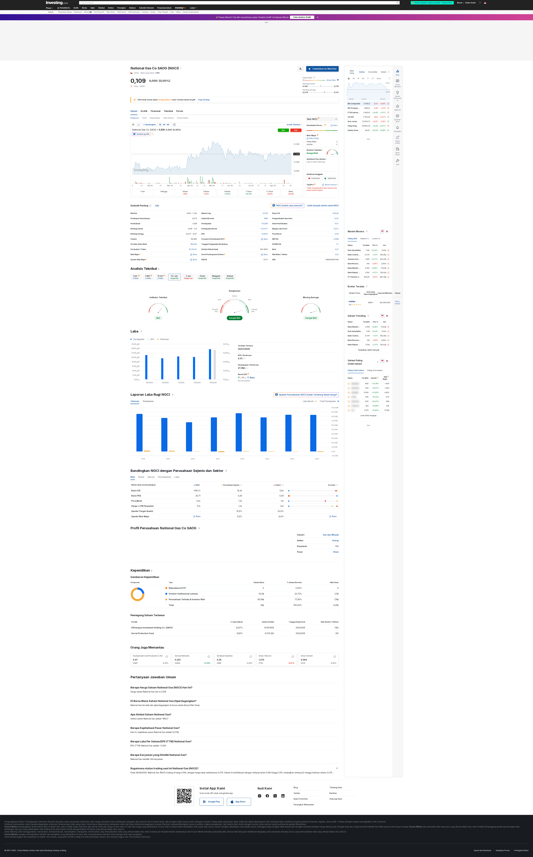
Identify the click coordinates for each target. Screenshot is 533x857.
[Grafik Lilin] (133, 124)
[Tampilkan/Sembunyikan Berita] (174, 124)
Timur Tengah (163, 12)
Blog (296, 787)
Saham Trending (357, 315)
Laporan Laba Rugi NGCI (150, 395)
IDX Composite (354, 104)
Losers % (376, 239)
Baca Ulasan (397, 302)
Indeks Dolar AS (354, 130)
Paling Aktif (352, 239)
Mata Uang (352, 72)
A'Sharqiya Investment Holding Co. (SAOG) (152, 627)
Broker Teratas (356, 286)
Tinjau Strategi (204, 100)
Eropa (153, 12)
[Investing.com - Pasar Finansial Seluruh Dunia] (57, 3)
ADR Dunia (121, 12)
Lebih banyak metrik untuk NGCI (323, 205)
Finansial (155, 111)
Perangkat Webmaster (304, 804)
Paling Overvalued (374, 370)
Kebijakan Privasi (503, 850)
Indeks (362, 72)
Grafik (144, 111)
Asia (172, 12)
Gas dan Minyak (331, 535)
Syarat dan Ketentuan (482, 850)
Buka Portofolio (301, 799)
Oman (336, 552)
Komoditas (372, 72)
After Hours (110, 12)
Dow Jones (352, 121)
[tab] (136, 277)
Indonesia (78, 12)
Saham (51, 12)
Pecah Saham (182, 118)
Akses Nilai (331, 80)
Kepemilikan (155, 118)
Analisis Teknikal (143, 269)
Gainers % (364, 239)
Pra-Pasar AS (99, 12)
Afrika (178, 12)
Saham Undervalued (190, 12)
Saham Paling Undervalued (355, 362)
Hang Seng (352, 126)
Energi (335, 540)
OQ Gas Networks (182, 656)
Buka (198, 516)
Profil (144, 118)
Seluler (297, 793)
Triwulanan (148, 401)
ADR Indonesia (134, 12)
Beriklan (333, 793)
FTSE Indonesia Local (356, 112)
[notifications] (480, 2)
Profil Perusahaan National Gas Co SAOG (163, 528)
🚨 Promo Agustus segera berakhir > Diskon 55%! (432, 3)
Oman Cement (307, 656)
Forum (179, 111)
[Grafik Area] (138, 124)
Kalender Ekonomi (146, 8)
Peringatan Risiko (521, 850)
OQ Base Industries (225, 656)
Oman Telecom (265, 656)
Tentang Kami (336, 787)
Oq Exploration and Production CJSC (148, 656)
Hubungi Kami (336, 799)
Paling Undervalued (356, 370)
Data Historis (168, 118)
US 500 (351, 117)
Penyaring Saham (164, 8)
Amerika (145, 12)
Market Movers (356, 231)
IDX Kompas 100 (354, 108)
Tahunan (134, 401)
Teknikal (168, 111)
